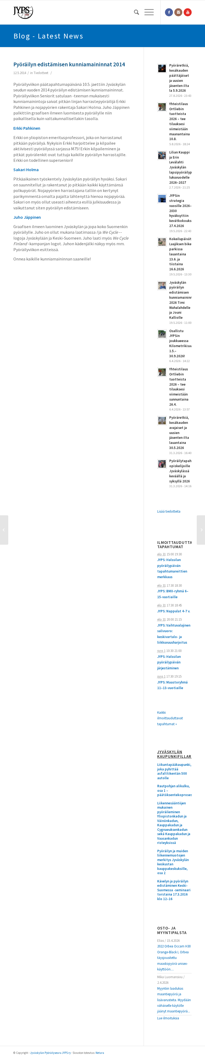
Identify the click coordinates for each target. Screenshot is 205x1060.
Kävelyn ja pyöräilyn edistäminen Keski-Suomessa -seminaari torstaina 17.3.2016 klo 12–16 (174, 890)
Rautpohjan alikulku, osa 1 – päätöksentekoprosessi (174, 790)
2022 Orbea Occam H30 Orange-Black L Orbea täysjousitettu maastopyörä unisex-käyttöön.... (174, 957)
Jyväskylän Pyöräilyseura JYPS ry (50, 1053)
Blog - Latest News (48, 36)
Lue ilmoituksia (168, 1018)
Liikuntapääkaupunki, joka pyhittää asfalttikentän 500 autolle (174, 771)
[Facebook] (169, 12)
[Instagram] (178, 12)
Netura (100, 1053)
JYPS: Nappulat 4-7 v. (173, 611)
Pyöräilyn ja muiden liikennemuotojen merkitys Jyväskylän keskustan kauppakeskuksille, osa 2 (173, 862)
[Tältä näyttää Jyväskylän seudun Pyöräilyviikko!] (4, 530)
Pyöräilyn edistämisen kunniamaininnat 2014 (69, 64)
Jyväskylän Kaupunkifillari (174, 754)
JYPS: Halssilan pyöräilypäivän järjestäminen (169, 662)
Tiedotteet (41, 73)
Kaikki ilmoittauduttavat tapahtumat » (170, 718)
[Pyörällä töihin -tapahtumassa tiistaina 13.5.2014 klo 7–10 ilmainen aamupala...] (201, 530)
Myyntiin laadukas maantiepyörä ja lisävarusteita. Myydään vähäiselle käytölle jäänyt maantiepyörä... (174, 1000)
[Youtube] (188, 12)
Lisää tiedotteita (168, 511)
